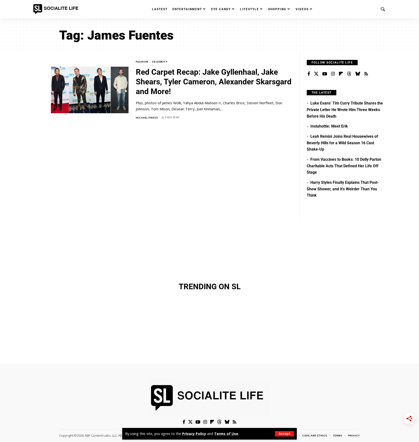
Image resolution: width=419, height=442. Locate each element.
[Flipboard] (341, 74)
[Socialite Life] (56, 9)
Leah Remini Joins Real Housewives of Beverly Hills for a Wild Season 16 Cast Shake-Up (342, 143)
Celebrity (160, 61)
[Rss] (366, 74)
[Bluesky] (358, 74)
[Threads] (349, 74)
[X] (316, 74)
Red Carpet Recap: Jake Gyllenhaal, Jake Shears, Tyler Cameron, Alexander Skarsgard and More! (213, 81)
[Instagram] (333, 74)
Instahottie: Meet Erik (329, 126)
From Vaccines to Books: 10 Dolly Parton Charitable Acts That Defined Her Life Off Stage (344, 166)
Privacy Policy (194, 433)
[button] (284, 433)
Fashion (142, 61)
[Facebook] (309, 74)
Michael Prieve (147, 117)
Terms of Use (226, 433)
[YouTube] (325, 74)
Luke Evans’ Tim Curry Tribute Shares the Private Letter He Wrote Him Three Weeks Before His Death (345, 109)
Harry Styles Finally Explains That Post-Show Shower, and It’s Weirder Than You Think (343, 189)
